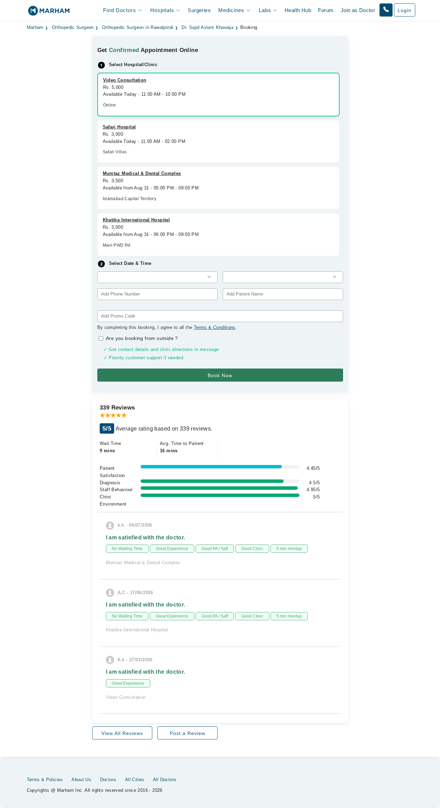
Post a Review (187, 733)
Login (404, 10)
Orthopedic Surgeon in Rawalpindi (137, 27)
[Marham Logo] (48, 13)
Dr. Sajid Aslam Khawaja (207, 27)
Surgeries (199, 10)
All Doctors (164, 779)
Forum (325, 10)
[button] (386, 10)
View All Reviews (122, 733)
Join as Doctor (358, 10)
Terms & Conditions (214, 327)
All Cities (134, 779)
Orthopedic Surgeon (73, 27)
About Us (81, 779)
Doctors (108, 779)
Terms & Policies (45, 779)
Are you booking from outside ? (142, 338)
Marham (35, 27)
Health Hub (298, 10)
